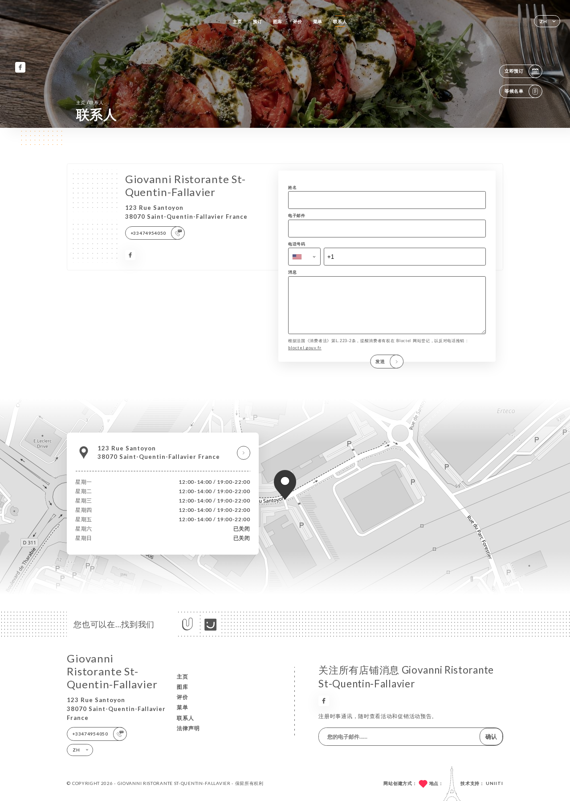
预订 (257, 21)
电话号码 (296, 243)
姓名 (292, 187)
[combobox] (304, 257)
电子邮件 (296, 215)
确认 (491, 736)
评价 (297, 21)
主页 (237, 21)
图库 (277, 21)
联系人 (340, 21)
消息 (292, 272)
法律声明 (188, 728)
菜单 (317, 21)
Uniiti (494, 783)
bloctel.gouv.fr (305, 347)
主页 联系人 (90, 102)
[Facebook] (20, 67)
